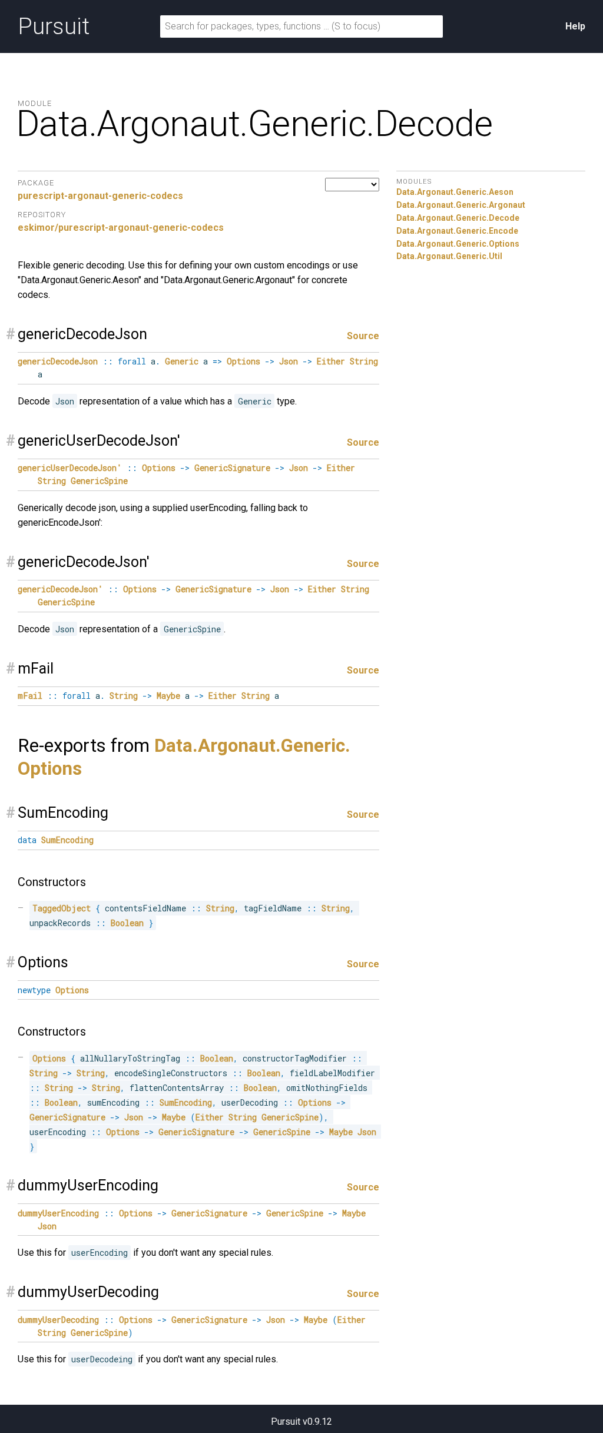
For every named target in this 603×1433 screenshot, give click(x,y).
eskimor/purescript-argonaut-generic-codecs (121, 227)
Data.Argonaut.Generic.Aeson (454, 192)
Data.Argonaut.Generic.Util (449, 256)
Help (575, 26)
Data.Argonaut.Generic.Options (457, 243)
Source (363, 335)
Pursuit (54, 26)
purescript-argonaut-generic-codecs (100, 195)
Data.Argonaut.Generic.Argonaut (460, 205)
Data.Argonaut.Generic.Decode (457, 218)
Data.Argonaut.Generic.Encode (457, 230)
